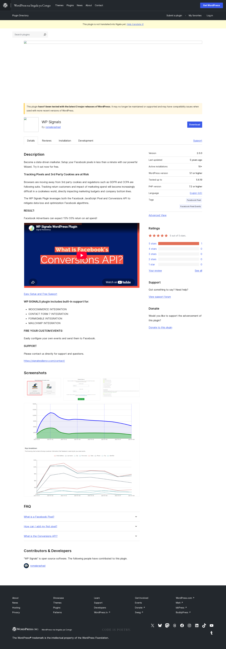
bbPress (181, 607)
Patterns (57, 612)
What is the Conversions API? (40, 536)
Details (31, 140)
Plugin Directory (20, 15)
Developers (100, 607)
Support (197, 140)
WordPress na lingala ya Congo (57, 629)
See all (198, 270)
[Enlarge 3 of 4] (135, 382)
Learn (97, 598)
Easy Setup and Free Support (40, 293)
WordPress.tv (102, 612)
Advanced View (158, 215)
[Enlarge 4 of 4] (135, 407)
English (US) (196, 193)
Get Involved (141, 598)
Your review (155, 270)
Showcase (58, 598)
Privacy (16, 612)
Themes (57, 602)
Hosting (16, 607)
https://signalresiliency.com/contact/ (44, 360)
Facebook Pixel (194, 200)
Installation (65, 140)
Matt (179, 602)
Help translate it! (135, 24)
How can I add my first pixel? (40, 526)
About (15, 598)
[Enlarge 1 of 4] (56, 382)
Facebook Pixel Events (190, 206)
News (15, 602)
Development (85, 140)
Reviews (47, 140)
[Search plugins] (45, 34)
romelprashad (53, 127)
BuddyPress (183, 612)
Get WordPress (211, 5)
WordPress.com (185, 598)
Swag (139, 612)
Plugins (56, 607)
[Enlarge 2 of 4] (96, 382)
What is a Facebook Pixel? (39, 516)
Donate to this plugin (160, 327)
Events (138, 602)
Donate (140, 607)
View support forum (160, 296)
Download (194, 124)
